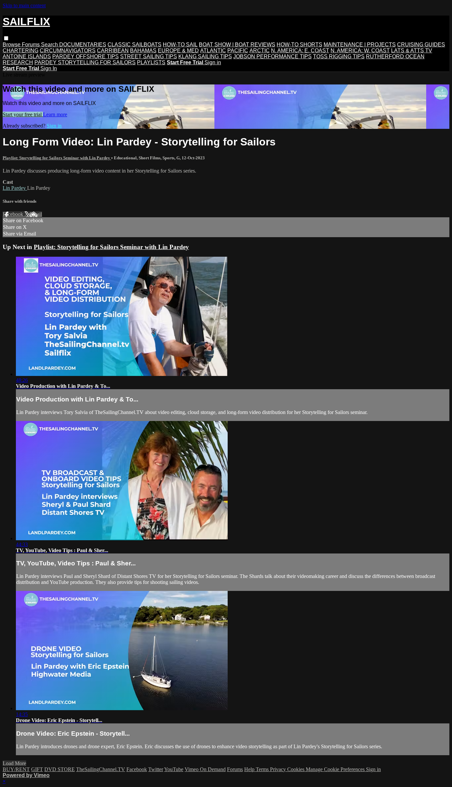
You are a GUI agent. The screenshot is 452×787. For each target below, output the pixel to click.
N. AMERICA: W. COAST (360, 50)
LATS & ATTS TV (411, 50)
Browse (12, 44)
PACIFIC (237, 50)
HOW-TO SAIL (180, 44)
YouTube (173, 769)
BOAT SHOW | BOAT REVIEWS (237, 44)
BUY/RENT (16, 769)
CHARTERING (20, 50)
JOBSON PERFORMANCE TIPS (272, 56)
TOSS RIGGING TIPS (339, 56)
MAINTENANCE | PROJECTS (360, 44)
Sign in (212, 62)
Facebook (13, 214)
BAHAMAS (143, 50)
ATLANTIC (213, 50)
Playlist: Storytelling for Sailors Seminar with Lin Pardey (57, 157)
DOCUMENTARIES (82, 44)
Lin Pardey (15, 188)
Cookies (296, 769)
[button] (6, 38)
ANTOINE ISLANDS (27, 56)
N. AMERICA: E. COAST (300, 50)
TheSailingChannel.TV (100, 769)
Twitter (155, 769)
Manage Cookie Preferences (336, 769)
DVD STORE (59, 769)
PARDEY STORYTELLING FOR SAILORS (85, 62)
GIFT (37, 769)
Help (250, 769)
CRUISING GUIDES (421, 44)
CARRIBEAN (113, 50)
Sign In (48, 68)
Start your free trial (23, 114)
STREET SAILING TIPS (148, 56)
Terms (263, 769)
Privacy (278, 769)
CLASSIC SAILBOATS (134, 44)
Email (36, 214)
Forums (31, 44)
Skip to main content (24, 5)
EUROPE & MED (178, 50)
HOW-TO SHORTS (299, 44)
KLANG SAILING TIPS (205, 56)
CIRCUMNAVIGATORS (68, 50)
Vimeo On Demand (205, 769)
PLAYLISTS (151, 62)
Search (50, 44)
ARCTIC (259, 50)
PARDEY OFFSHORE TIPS (85, 56)
